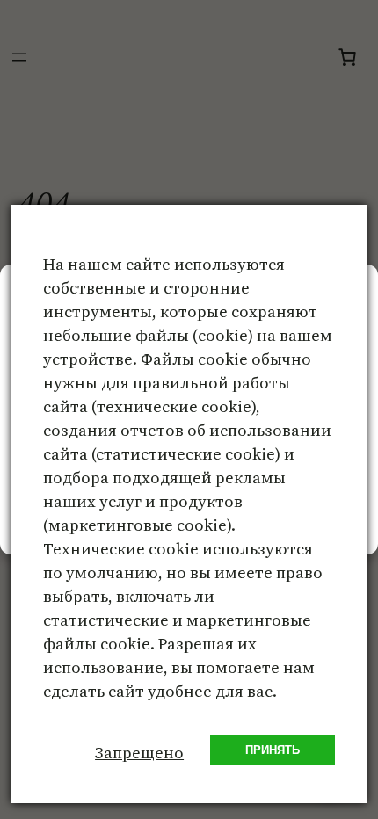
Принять (272, 750)
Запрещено (139, 753)
